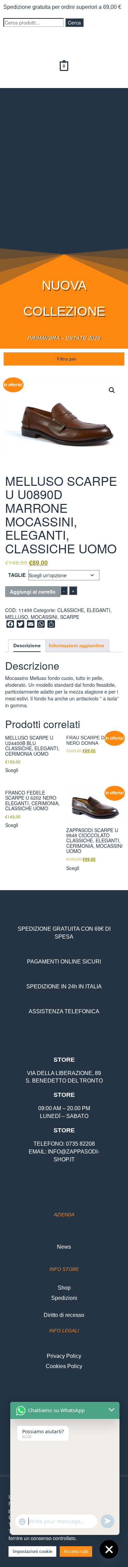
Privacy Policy (64, 1356)
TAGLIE (17, 574)
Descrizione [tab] (27, 645)
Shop (64, 1288)
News (64, 1247)
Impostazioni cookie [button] (32, 1551)
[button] (63, 98)
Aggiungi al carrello (33, 591)
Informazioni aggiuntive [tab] (76, 645)
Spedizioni (64, 1298)
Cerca (74, 22)
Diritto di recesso (64, 1315)
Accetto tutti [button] (76, 1551)
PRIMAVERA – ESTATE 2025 (64, 338)
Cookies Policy (64, 1366)
